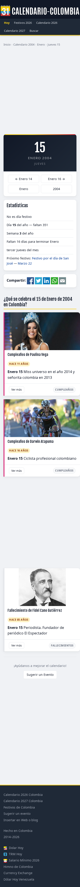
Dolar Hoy (15, 848)
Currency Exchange (18, 873)
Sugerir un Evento (40, 674)
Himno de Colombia (18, 867)
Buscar (34, 31)
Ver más (16, 389)
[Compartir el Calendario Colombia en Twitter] (38, 280)
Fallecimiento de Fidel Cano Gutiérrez (35, 610)
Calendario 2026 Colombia (23, 795)
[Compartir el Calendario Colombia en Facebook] (30, 280)
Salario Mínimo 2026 (23, 860)
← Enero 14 (23, 179)
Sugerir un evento (17, 813)
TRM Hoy (15, 854)
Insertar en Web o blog (21, 820)
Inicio (7, 44)
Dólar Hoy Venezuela (19, 879)
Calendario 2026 (46, 23)
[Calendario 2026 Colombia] (40, 11)
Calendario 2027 (14, 31)
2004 (56, 189)
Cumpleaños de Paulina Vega (28, 354)
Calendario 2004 (23, 44)
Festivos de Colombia (19, 807)
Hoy (7, 23)
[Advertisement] (40, 92)
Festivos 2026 (23, 23)
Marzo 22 (25, 263)
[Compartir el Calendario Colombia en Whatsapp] (54, 280)
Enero (41, 44)
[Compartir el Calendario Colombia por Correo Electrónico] (62, 280)
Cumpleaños (64, 389)
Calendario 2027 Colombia (23, 801)
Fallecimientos (62, 645)
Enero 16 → (56, 179)
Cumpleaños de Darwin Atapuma (31, 441)
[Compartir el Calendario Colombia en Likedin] (46, 280)
